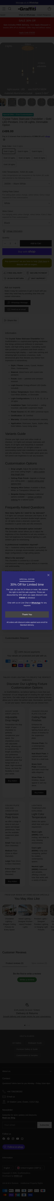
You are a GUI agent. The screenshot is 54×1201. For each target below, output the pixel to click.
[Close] (48, 575)
